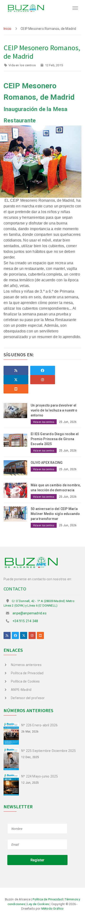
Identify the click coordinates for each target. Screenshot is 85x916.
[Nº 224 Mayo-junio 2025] (12, 784)
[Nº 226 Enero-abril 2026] (12, 733)
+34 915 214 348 (25, 621)
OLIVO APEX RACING (47, 463)
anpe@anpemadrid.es (30, 613)
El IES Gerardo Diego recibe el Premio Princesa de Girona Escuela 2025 (55, 439)
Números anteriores (26, 665)
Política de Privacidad (27, 673)
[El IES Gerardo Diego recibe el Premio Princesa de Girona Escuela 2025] (17, 439)
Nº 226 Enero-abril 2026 (39, 725)
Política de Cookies (25, 681)
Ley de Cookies (38, 904)
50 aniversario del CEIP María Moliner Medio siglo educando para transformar (55, 514)
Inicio (7, 29)
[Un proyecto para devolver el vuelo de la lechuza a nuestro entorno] (17, 410)
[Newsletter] (38, 845)
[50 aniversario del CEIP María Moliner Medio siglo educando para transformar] (17, 513)
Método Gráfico (52, 908)
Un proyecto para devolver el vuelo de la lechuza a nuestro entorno (54, 410)
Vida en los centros (22, 65)
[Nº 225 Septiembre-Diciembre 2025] (12, 759)
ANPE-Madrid (21, 690)
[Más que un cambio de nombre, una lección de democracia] (17, 490)
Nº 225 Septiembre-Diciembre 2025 (48, 751)
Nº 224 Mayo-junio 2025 (39, 776)
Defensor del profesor (28, 698)
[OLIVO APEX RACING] (17, 467)
